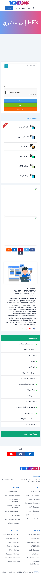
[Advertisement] (20, 46)
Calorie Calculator (13, 546)
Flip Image (16, 515)
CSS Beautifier (35, 538)
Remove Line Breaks (12, 495)
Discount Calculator (13, 554)
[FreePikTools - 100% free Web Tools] (19, 3)
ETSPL (36, 572)
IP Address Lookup (33, 495)
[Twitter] (26, 249)
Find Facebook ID (33, 519)
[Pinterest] (20, 249)
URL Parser (36, 554)
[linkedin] (26, 328)
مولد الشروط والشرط (28, 378)
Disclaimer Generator (12, 511)
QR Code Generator (33, 515)
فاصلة (33, 361)
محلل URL (31, 355)
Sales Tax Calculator (12, 538)
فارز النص (32, 367)
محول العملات (30, 401)
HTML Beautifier (34, 534)
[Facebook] (32, 249)
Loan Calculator (14, 542)
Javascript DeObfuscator (35, 563)
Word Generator (14, 523)
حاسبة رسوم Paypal (28, 419)
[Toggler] (38, 3)
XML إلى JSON (30, 390)
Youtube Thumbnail (33, 499)
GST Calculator (34, 507)
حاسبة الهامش (30, 424)
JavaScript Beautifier (32, 542)
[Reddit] (9, 249)
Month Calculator (14, 562)
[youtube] (30, 328)
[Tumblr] (20, 253)
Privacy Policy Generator (15, 500)
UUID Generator (34, 550)
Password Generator (32, 503)
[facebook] (34, 328)
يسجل (9, 8)
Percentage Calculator (11, 534)
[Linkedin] (14, 249)
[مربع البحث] (34, 8)
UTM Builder (35, 546)
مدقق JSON (31, 396)
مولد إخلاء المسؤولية (28, 373)
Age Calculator (35, 511)
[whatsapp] (22, 328)
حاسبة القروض (30, 413)
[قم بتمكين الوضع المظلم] (29, 8)
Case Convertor (14, 491)
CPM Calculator (14, 550)
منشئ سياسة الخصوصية (27, 384)
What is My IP (35, 491)
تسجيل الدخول (20, 8)
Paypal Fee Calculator (12, 558)
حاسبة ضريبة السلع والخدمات (25, 407)
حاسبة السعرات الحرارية (27, 344)
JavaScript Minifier (33, 558)
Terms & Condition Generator (13, 506)
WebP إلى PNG (29, 350)
